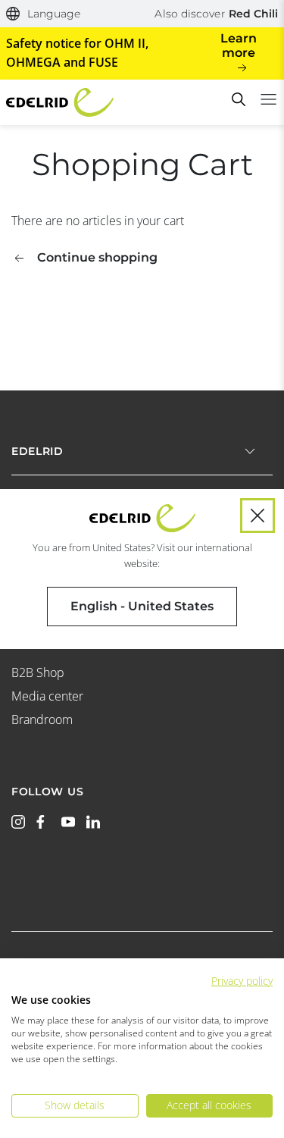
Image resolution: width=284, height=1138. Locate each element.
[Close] (257, 515)
